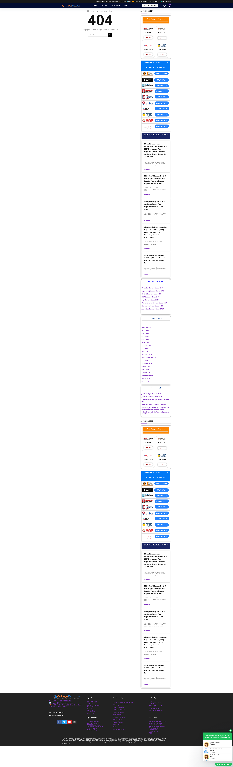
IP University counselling (95, 726)
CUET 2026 (90, 703)
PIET (115, 727)
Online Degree (115, 5)
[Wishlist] (164, 6)
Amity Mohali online (155, 702)
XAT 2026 (90, 710)
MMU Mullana (117, 719)
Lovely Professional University (123, 702)
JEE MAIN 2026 (92, 702)
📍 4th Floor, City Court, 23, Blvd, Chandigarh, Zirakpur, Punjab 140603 (66, 706)
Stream (95, 5)
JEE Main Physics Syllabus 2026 (151, 394)
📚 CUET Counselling (154, 1)
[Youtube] (69, 722)
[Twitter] (64, 722)
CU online (152, 703)
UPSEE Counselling (93, 725)
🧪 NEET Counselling (166, 1)
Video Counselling (57, 715)
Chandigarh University (120, 705)
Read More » (147, 169)
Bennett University (119, 717)
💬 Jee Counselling (144, 1)
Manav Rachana (118, 729)
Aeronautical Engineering (157, 726)
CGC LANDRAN (118, 707)
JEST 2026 (90, 708)
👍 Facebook (122, 1)
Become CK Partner (58, 712)
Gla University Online (156, 710)
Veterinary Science (155, 725)
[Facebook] (59, 722)
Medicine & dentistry (155, 723)
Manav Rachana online (157, 707)
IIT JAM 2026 (91, 712)
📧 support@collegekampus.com (61, 703)
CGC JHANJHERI (119, 710)
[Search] (110, 35)
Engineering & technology (157, 721)
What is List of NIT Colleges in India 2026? (154, 404)
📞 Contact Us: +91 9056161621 (103, 1)
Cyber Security (153, 731)
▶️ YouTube (135, 1)
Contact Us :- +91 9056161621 (60, 701)
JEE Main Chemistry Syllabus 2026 (152, 397)
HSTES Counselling (93, 723)
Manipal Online (154, 708)
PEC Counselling (92, 728)
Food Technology (154, 728)
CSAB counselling (93, 721)
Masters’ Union (118, 722)
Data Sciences (153, 730)
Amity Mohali (117, 714)
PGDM (151, 733)
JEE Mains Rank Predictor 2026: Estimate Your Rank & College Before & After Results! (155, 408)
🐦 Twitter (129, 1)
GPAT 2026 (90, 713)
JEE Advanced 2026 (93, 705)
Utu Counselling (92, 730)
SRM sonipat (117, 724)
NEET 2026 (90, 707)
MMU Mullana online (155, 705)
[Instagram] (74, 722)
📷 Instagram (115, 1)
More (125, 5)
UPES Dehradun (118, 712)
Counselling (104, 5)
